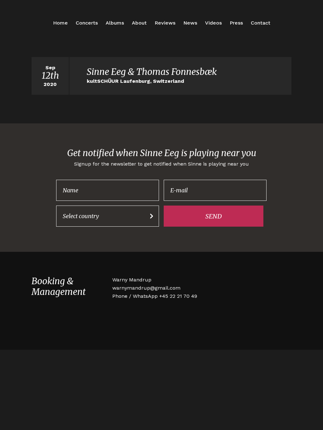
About (139, 23)
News (190, 23)
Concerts (87, 23)
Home (60, 23)
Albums (115, 23)
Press (236, 23)
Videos (213, 23)
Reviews (165, 23)
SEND (213, 216)
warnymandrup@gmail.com (146, 288)
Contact (260, 23)
